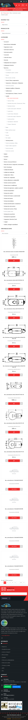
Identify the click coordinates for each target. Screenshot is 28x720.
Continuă (9, 719)
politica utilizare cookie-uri (16, 719)
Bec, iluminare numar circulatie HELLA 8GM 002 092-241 (14, 338)
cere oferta (14, 489)
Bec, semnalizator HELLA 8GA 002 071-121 (14, 451)
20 (20, 582)
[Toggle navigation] (26, 5)
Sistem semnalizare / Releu (12, 143)
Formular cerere (16, 687)
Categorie (4, 37)
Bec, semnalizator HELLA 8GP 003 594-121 (14, 280)
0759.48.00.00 (7, 691)
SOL (3, 671)
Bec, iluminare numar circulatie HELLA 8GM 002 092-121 (14, 366)
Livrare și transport (6, 652)
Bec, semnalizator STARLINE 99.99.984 (14, 537)
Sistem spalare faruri (8, 211)
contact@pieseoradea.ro (9, 695)
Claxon (7, 75)
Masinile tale (5, 20)
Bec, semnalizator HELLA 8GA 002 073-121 (14, 423)
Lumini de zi (10, 111)
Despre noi (4, 647)
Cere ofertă (25, 10)
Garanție (4, 657)
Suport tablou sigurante (11, 146)
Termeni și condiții (6, 665)
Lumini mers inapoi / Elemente (14, 116)
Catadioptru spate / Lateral (12, 73)
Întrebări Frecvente (6, 649)
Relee (7, 127)
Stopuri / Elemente (11, 124)
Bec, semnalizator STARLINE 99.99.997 (14, 480)
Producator (5, 28)
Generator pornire (10, 86)
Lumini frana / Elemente (12, 114)
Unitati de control (10, 151)
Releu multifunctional (10, 130)
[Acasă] (1, 12)
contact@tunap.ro (5, 635)
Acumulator (8, 70)
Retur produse (5, 655)
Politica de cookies (6, 663)
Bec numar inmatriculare (12, 98)
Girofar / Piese (10, 101)
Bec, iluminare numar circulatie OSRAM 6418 (14, 251)
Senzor (7, 135)
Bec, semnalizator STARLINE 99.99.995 (14, 509)
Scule (7, 133)
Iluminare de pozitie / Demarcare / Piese (16, 103)
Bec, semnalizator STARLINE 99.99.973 (14, 566)
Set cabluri (8, 138)
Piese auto (6, 13)
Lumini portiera (10, 119)
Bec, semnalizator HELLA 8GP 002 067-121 (14, 308)
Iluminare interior (11, 106)
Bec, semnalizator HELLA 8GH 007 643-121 (14, 394)
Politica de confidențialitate (8, 660)
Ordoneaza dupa (6, 228)
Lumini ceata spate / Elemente (14, 109)
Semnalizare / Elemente (12, 122)
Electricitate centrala (10, 78)
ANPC (3, 668)
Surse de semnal (9, 148)
